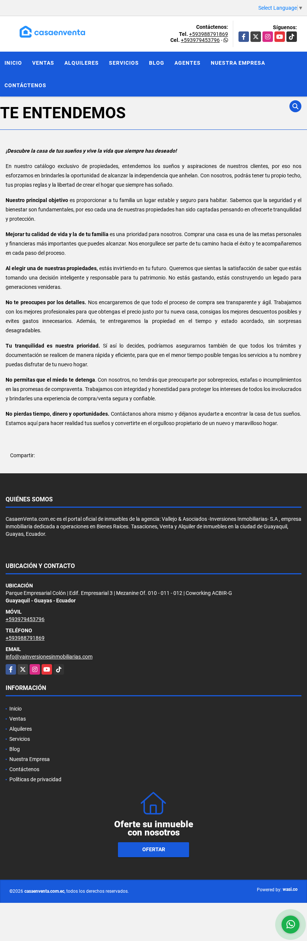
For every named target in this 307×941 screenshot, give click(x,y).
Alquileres (81, 63)
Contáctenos (25, 85)
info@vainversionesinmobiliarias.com (49, 657)
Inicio (13, 63)
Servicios (124, 63)
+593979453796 (200, 40)
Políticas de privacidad (35, 779)
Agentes (187, 63)
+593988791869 (208, 34)
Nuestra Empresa (238, 63)
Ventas (43, 63)
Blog (156, 63)
